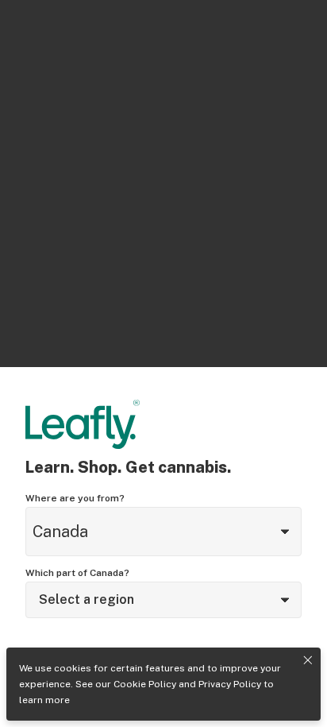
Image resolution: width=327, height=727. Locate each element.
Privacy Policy (229, 684)
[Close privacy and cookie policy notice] (308, 660)
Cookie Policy (144, 684)
